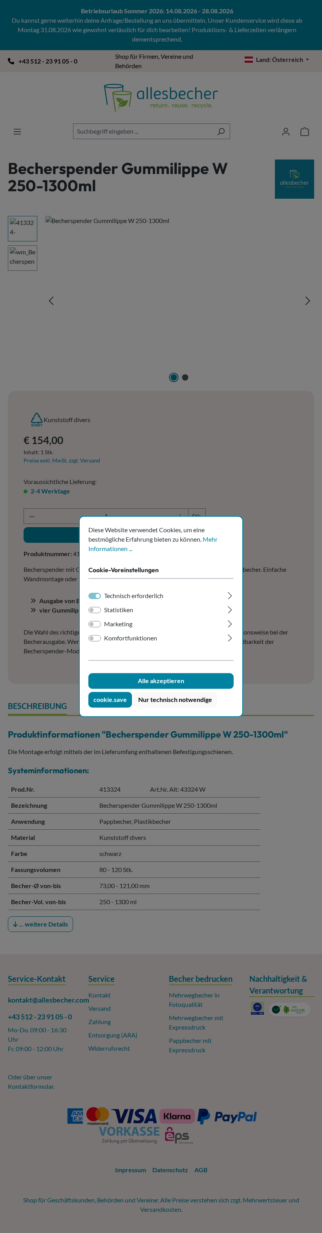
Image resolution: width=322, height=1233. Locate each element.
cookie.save (110, 700)
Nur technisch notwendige (175, 700)
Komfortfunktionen (130, 638)
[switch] (94, 610)
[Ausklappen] (230, 595)
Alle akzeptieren (161, 681)
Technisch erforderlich (133, 596)
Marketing (118, 624)
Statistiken (118, 610)
